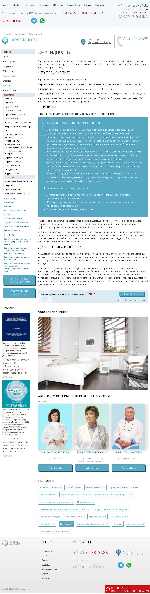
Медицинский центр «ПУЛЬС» (11, 543)
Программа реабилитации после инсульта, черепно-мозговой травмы (17, 241)
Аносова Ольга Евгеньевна (55, 452)
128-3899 (133, 38)
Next (44, 401)
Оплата (45, 573)
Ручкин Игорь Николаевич (128, 452)
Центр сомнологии (11, 230)
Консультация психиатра (44, 13)
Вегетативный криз (13, 110)
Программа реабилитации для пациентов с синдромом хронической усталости (16, 250)
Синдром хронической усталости (15, 135)
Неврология (8, 95)
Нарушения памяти (13, 161)
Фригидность (11, 177)
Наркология (8, 206)
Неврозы (9, 185)
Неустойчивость (12, 141)
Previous (39, 401)
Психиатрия (8, 202)
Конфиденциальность (51, 569)
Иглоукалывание (12, 169)
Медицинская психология (14, 210)
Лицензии (44, 5)
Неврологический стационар (17, 126)
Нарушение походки (14, 157)
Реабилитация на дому (13, 218)
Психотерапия (9, 198)
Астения (8, 99)
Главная (5, 5)
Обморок (9, 103)
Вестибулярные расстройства (18, 122)
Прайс (16, 5)
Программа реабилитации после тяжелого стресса (17, 258)
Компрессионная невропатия (18, 193)
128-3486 (133, 5)
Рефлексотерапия (12, 165)
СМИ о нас (58, 5)
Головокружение (12, 118)
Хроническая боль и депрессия (18, 181)
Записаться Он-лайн (131, 294)
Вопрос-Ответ (73, 5)
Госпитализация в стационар (17, 13)
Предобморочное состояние (17, 114)
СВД (6, 130)
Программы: (9, 234)
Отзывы (87, 5)
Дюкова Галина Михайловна (92, 452)
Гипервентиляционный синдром (15, 152)
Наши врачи (29, 5)
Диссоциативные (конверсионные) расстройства (18, 146)
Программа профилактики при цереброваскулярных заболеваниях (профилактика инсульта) (16, 267)
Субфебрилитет (12, 106)
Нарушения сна (12, 173)
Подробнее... (55, 467)
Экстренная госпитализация (15, 222)
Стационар (8, 214)
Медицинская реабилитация (16, 226)
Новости (8, 308)
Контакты (99, 5)
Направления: (10, 90)
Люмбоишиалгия (12, 189)
